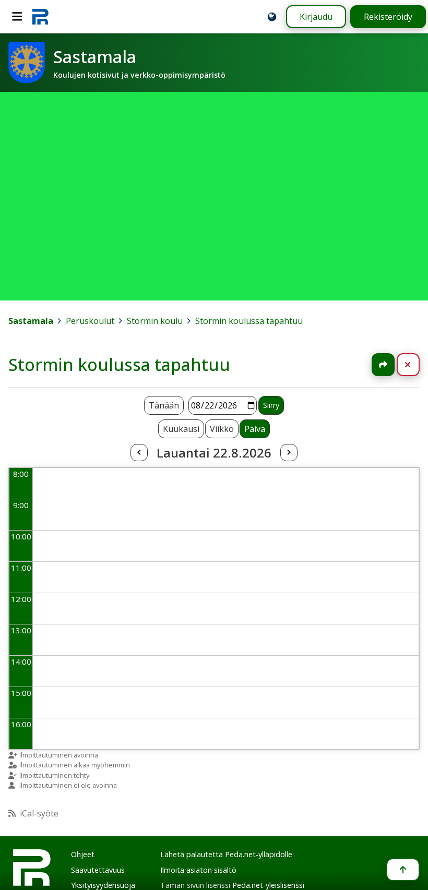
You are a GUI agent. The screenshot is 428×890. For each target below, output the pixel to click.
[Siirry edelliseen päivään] (138, 453)
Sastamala (30, 321)
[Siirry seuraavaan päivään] (288, 453)
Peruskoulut (90, 321)
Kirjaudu (316, 16)
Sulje (416, 364)
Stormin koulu (155, 321)
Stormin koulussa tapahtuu (249, 321)
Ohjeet (82, 854)
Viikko (222, 429)
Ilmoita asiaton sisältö (198, 870)
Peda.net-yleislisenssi (268, 885)
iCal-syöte (39, 813)
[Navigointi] (17, 17)
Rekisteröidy (388, 16)
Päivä (254, 429)
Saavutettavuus (98, 870)
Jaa (383, 364)
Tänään (164, 405)
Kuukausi (181, 429)
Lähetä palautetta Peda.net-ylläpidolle (226, 854)
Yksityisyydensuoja (103, 885)
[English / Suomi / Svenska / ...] (272, 17)
